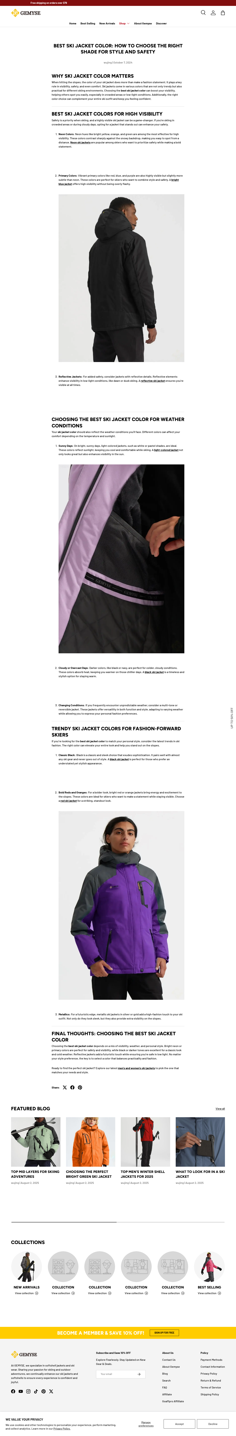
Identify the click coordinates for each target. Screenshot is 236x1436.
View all (220, 1108)
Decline (213, 1423)
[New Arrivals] (26, 1266)
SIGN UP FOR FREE (164, 1332)
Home (72, 23)
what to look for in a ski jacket (200, 1174)
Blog (165, 1373)
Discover (161, 23)
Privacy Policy (209, 1373)
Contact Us (169, 1359)
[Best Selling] (209, 1266)
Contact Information (213, 1366)
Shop (122, 23)
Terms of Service (211, 1387)
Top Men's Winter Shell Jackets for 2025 (143, 1174)
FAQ (164, 1387)
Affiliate (167, 1394)
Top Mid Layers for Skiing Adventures (35, 1174)
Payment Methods (211, 1359)
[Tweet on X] (65, 1087)
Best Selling (88, 23)
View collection (60, 1293)
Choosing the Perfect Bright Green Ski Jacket (89, 1174)
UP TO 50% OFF (231, 718)
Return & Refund (211, 1380)
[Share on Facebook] (72, 1087)
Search (166, 1380)
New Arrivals (107, 23)
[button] (223, 13)
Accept (179, 1423)
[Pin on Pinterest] (80, 1087)
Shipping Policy (210, 1394)
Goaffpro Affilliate (173, 1401)
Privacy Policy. (61, 1428)
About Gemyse (143, 23)
